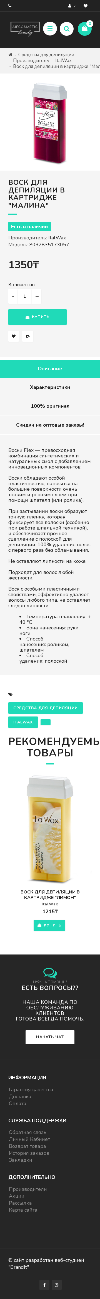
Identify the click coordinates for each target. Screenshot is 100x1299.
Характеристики (50, 387)
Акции (16, 1196)
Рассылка (20, 1203)
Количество (21, 285)
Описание (50, 368)
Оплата (17, 1103)
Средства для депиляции (46, 55)
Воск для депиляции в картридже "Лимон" (50, 895)
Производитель (31, 60)
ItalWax (63, 60)
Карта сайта (23, 1210)
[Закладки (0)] (86, 5)
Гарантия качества (31, 1089)
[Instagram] (57, 1285)
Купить (40, 317)
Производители (28, 1189)
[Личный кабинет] (72, 5)
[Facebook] (44, 1285)
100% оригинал (50, 406)
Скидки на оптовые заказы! (50, 425)
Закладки (20, 1160)
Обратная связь (27, 1132)
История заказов (29, 1153)
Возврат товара (27, 1146)
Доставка (20, 1096)
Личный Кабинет (29, 1139)
